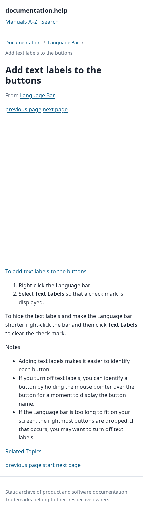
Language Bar (63, 42)
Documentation (23, 42)
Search (50, 21)
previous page (23, 109)
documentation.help (36, 10)
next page (55, 109)
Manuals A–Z (21, 21)
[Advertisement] (71, 190)
